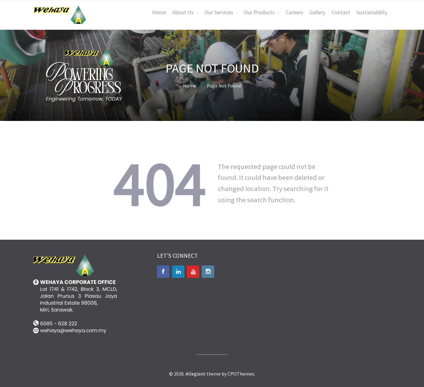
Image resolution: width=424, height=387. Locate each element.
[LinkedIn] (178, 271)
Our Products (259, 12)
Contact (341, 12)
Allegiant (195, 374)
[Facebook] (163, 271)
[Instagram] (208, 271)
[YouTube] (193, 271)
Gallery (317, 12)
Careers (294, 12)
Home (159, 12)
